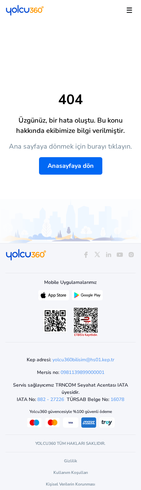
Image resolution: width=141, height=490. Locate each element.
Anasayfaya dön (71, 166)
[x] (97, 255)
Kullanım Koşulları (70, 472)
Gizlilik (70, 461)
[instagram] (131, 255)
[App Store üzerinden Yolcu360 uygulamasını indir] (53, 297)
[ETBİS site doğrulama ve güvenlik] (86, 322)
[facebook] (85, 255)
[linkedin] (108, 255)
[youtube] (120, 255)
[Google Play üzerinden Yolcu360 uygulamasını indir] (87, 297)
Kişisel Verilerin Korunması (70, 484)
